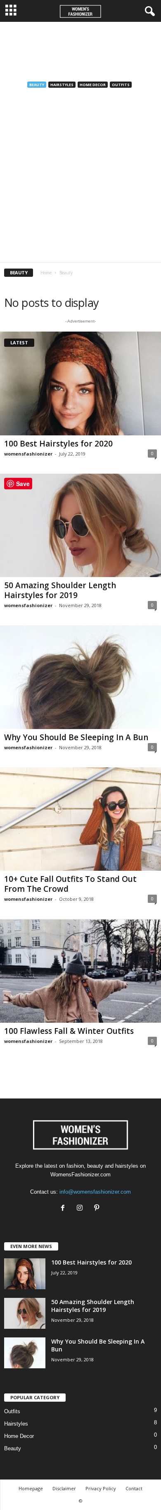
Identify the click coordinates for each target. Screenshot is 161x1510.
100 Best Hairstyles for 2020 (58, 443)
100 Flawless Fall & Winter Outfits (69, 1031)
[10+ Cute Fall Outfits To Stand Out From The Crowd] (80, 819)
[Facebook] (64, 1209)
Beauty (36, 84)
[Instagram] (81, 1209)
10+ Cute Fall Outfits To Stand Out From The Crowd (70, 884)
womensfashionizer (28, 454)
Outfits (121, 84)
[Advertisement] (80, 48)
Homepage (31, 1488)
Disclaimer (64, 1488)
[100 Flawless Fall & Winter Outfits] (80, 971)
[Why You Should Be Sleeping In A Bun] (80, 677)
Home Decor (93, 84)
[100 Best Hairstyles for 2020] (80, 383)
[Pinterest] (97, 1209)
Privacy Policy (100, 1488)
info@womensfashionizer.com (95, 1192)
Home (46, 273)
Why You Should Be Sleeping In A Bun (76, 737)
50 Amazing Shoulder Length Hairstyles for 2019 (60, 590)
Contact (133, 1488)
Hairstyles (61, 84)
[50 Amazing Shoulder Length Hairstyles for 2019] (80, 525)
